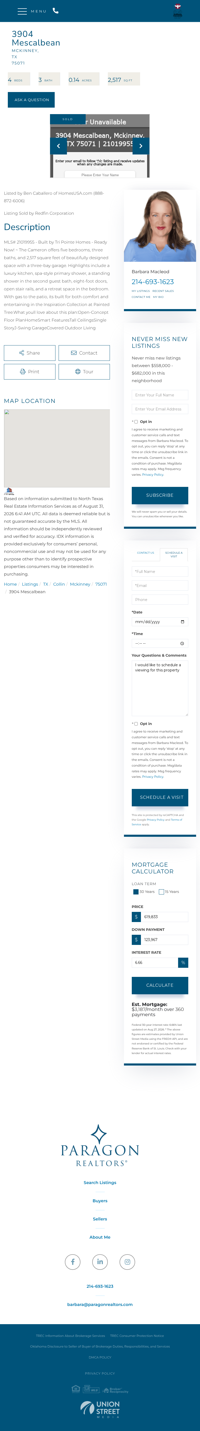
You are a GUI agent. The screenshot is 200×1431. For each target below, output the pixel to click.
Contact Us (145, 552)
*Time (137, 633)
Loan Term (144, 883)
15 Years (172, 891)
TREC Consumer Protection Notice (137, 1336)
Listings (30, 584)
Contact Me (141, 297)
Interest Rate (146, 952)
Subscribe (160, 495)
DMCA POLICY (100, 1358)
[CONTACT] (31, 100)
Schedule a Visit (174, 554)
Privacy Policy (152, 475)
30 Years (147, 891)
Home (10, 584)
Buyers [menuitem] (100, 1201)
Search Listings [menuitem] (100, 1182)
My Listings (141, 291)
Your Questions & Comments (159, 655)
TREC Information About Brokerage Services (70, 1336)
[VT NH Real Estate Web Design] (100, 1409)
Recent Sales (163, 291)
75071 (101, 584)
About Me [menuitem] (100, 1237)
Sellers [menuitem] (100, 1219)
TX (45, 584)
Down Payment (148, 929)
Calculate (160, 985)
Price (137, 906)
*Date (137, 612)
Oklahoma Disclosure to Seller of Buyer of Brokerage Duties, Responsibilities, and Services (100, 1347)
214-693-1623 (57, 11)
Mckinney (80, 584)
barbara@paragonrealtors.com (100, 1304)
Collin (59, 584)
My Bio (158, 297)
